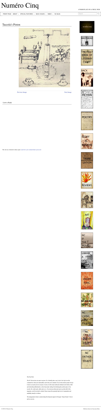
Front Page (7, 14)
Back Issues (40, 14)
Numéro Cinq (20, 5)
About (15, 14)
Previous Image (22, 92)
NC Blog (57, 14)
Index (50, 14)
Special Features (26, 14)
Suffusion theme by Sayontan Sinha (91, 409)
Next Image (68, 92)
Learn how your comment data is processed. (31, 149)
